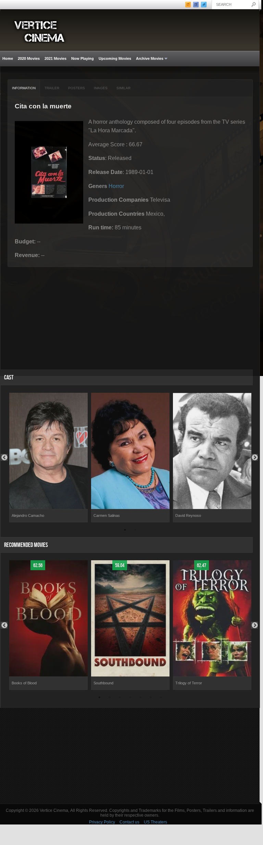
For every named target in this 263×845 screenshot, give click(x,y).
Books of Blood (24, 683)
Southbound (103, 683)
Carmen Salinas (106, 515)
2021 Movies (55, 58)
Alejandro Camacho (28, 515)
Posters (76, 88)
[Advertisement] (130, 756)
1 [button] (125, 530)
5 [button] (140, 698)
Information (24, 88)
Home (7, 58)
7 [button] (161, 698)
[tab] (24, 88)
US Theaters (155, 822)
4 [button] (130, 698)
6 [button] (150, 698)
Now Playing (82, 58)
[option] (48, 457)
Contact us (129, 822)
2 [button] (135, 530)
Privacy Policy (102, 822)
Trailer (52, 88)
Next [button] (254, 457)
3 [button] (119, 698)
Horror (116, 186)
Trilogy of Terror (188, 683)
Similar (123, 88)
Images (101, 88)
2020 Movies (29, 58)
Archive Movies (148, 58)
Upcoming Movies (115, 58)
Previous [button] (4, 457)
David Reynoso (188, 515)
